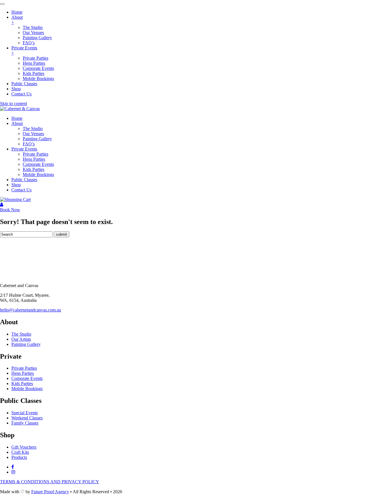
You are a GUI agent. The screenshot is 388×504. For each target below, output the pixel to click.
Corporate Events (38, 164)
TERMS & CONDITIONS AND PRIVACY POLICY (49, 481)
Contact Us (21, 189)
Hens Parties (34, 159)
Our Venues (33, 133)
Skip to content (13, 103)
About (17, 123)
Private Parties (35, 154)
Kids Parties (33, 169)
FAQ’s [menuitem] (29, 42)
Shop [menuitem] (16, 88)
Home (16, 118)
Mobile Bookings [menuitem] (38, 78)
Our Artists (21, 339)
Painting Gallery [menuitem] (37, 37)
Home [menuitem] (16, 12)
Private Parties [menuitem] (35, 58)
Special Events (24, 412)
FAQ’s (29, 143)
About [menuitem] (17, 20)
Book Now (10, 209)
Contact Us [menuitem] (21, 93)
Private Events (24, 149)
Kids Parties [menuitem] (33, 73)
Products (19, 457)
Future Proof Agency (50, 491)
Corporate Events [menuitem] (38, 68)
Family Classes (24, 423)
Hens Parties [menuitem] (34, 63)
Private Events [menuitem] (24, 50)
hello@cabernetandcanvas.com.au (30, 310)
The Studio (33, 128)
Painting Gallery (37, 138)
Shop (16, 184)
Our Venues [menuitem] (33, 32)
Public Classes (24, 179)
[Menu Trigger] (2, 4)
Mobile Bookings (38, 174)
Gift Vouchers (23, 447)
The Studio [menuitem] (33, 27)
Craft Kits (20, 452)
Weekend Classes (27, 417)
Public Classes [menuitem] (24, 83)
